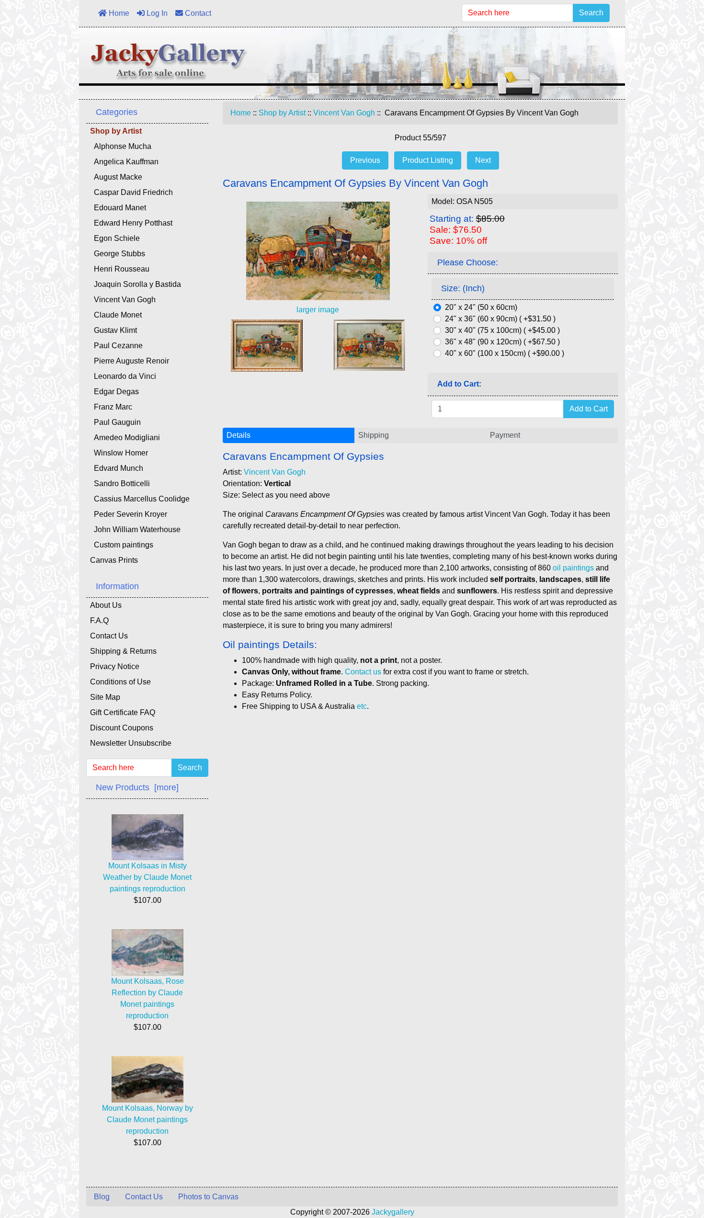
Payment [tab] (505, 435)
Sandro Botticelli (120, 483)
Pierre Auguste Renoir (129, 361)
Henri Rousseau (119, 269)
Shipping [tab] (373, 435)
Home (118, 13)
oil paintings (573, 568)
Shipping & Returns (123, 651)
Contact (197, 13)
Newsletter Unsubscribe (130, 743)
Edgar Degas (114, 391)
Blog (102, 1197)
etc (362, 706)
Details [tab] (238, 435)
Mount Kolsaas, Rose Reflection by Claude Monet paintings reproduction (147, 998)
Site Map (105, 697)
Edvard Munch (116, 468)
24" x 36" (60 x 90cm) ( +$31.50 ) (500, 319)
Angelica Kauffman (124, 162)
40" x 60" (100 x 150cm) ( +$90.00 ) (504, 353)
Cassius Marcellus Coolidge (140, 499)
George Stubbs (117, 254)
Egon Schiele (115, 238)
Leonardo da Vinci (123, 376)
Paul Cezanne (116, 345)
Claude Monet (116, 315)
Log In (156, 13)
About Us (106, 605)
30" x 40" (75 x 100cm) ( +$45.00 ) (502, 330)
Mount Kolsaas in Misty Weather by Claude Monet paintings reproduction (147, 877)
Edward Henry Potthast (131, 223)
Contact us (363, 672)
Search (591, 13)
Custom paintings (121, 545)
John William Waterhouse (135, 529)
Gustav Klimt (113, 330)
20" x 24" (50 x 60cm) (481, 307)
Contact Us (109, 636)
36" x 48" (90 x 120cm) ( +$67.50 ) (502, 342)
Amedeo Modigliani (125, 437)
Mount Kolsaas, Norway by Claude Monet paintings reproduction (147, 1119)
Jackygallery (393, 1212)
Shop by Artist (282, 113)
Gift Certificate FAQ (122, 712)
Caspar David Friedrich (131, 192)
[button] (675, 1170)
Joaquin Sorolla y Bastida (135, 284)
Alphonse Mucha (120, 146)
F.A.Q (99, 620)
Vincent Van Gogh (344, 113)
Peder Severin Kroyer (128, 514)
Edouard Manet (118, 208)
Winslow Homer (119, 453)
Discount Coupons (121, 728)
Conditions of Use (120, 682)
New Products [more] (137, 787)
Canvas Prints (114, 560)
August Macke (116, 177)
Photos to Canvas (208, 1197)
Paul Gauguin (115, 422)
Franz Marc (111, 407)
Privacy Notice (114, 666)
